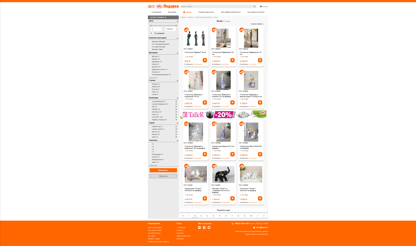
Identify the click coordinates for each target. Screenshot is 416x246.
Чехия (155, 94)
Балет (155, 162)
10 (251, 216)
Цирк (155, 137)
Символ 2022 (158, 129)
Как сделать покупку (255, 12)
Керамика (157, 61)
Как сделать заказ (155, 230)
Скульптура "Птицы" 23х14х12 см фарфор (193, 189)
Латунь (155, 64)
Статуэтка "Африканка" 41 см (223, 53)
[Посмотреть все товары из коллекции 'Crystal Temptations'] (176, 104)
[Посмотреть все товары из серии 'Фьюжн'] (176, 134)
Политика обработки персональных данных (251, 231)
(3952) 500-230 (242, 223)
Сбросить (163, 176)
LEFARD (156, 109)
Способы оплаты (154, 233)
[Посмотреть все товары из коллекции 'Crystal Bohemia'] (176, 101)
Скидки (189, 12)
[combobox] (218, 6)
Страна (152, 80)
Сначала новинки (256, 24)
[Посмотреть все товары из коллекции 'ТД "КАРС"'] (176, 117)
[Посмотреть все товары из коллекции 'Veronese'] (176, 112)
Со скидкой (159, 33)
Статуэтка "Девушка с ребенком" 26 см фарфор (195, 147)
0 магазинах (225, 158)
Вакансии (180, 239)
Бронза (155, 56)
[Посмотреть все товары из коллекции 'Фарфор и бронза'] (176, 119)
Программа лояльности (230, 12)
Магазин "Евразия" (158, 41)
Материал (153, 53)
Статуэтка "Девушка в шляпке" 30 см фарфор (221, 96)
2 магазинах (253, 202)
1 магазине (225, 64)
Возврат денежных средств (158, 241)
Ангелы (155, 157)
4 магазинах (197, 64)
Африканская (158, 159)
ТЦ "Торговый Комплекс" (161, 44)
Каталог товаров (157, 17)
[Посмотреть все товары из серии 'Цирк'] (176, 137)
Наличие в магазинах (158, 38)
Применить (163, 170)
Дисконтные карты (155, 227)
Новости (180, 230)
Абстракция (157, 154)
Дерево (156, 59)
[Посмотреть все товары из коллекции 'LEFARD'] (176, 109)
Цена (151, 21)
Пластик (156, 72)
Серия (151, 123)
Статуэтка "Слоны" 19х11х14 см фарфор (248, 189)
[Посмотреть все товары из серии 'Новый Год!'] (176, 126)
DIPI (154, 107)
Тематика (153, 140)
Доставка (151, 236)
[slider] (150, 25)
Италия (155, 84)
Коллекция (153, 98)
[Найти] (255, 6)
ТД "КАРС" (157, 117)
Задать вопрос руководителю (256, 234)
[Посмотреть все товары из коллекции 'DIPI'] (176, 106)
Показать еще (223, 210)
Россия (155, 89)
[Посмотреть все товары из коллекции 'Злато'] (176, 114)
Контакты (180, 233)
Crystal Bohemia (158, 101)
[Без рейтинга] (186, 56)
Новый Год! (157, 126)
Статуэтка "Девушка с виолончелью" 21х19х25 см (251, 96)
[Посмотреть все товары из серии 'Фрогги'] (176, 131)
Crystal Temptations (160, 104)
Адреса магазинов (184, 236)
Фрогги (155, 132)
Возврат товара (154, 239)
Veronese (157, 112)
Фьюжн (155, 134)
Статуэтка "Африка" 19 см (195, 52)
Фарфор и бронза (159, 120)
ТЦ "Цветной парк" (158, 47)
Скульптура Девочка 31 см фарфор (223, 147)
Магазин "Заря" (157, 49)
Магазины (172, 12)
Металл (156, 67)
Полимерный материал (161, 74)
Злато (155, 114)
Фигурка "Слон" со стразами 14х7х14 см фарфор (220, 190)
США (155, 92)
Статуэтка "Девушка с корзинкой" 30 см (194, 96)
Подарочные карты (206, 12)
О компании (156, 12)
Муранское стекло (159, 69)
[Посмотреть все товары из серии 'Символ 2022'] (176, 129)
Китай (156, 86)
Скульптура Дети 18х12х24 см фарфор (251, 147)
